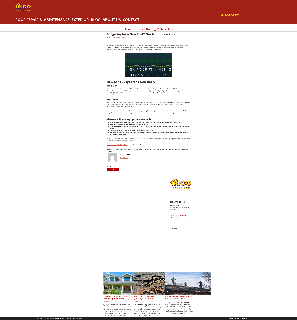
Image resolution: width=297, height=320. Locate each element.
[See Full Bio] (129, 158)
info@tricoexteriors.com (178, 215)
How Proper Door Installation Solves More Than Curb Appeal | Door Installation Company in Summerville (116, 298)
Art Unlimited (243, 318)
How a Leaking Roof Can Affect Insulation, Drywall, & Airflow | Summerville (145, 298)
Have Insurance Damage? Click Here (148, 29)
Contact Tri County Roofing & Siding (117, 145)
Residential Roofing (119, 167)
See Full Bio (124, 158)
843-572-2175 (230, 15)
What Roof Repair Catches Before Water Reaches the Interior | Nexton (179, 297)
